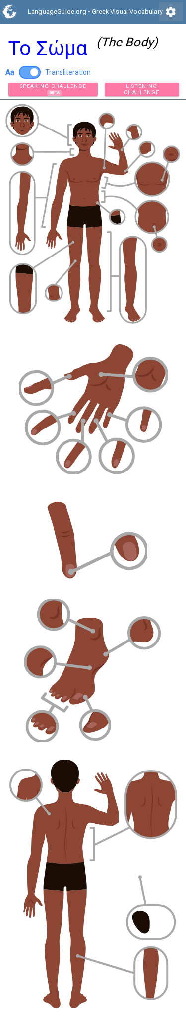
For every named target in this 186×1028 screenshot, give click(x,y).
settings (171, 12)
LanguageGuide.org (57, 11)
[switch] (30, 72)
